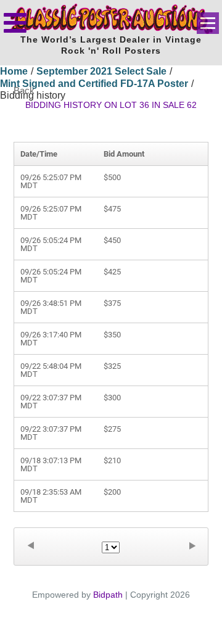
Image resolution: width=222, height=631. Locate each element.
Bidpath (108, 595)
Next (191, 546)
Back (24, 90)
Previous (30, 546)
